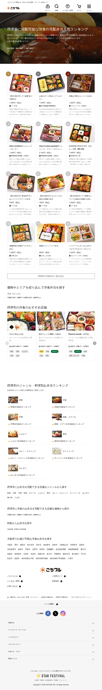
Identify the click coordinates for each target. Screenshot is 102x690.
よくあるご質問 (13, 581)
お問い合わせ (12, 586)
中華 (20, 493)
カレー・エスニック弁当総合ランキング (27, 458)
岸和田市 (73, 544)
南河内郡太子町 (28, 558)
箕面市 (17, 558)
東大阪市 (75, 554)
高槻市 (9, 554)
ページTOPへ (49, 604)
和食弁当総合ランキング (20, 406)
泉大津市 (30, 544)
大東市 (26, 554)
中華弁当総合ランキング (20, 424)
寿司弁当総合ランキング (64, 441)
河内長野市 (11, 549)
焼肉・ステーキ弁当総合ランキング (69, 424)
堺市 (16, 544)
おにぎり (85, 493)
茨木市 (38, 544)
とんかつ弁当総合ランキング (22, 441)
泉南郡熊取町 (73, 549)
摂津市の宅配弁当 (62, 597)
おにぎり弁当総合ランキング (22, 475)
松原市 (9, 558)
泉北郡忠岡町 (61, 549)
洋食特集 (10, 529)
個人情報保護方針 (49, 680)
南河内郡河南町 (42, 558)
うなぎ (17, 497)
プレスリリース (62, 680)
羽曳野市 (57, 554)
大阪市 (9, 544)
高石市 (33, 554)
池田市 (22, 544)
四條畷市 (50, 549)
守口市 (83, 554)
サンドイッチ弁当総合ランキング (68, 458)
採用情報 (56, 680)
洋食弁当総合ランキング (64, 406)
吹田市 (42, 549)
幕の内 (9, 497)
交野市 (35, 549)
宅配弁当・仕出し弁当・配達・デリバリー (24, 597)
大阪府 (11, 538)
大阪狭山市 (63, 544)
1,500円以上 (37, 297)
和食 (9, 493)
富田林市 (17, 554)
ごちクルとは (12, 576)
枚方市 (49, 554)
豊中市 (83, 549)
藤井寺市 (66, 554)
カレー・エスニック (60, 493)
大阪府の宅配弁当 (47, 597)
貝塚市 (81, 544)
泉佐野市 (46, 544)
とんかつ (41, 493)
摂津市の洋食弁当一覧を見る (51, 276)
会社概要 (37, 680)
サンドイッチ (75, 493)
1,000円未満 (11, 297)
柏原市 (20, 549)
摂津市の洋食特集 (20, 529)
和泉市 (54, 544)
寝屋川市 (41, 554)
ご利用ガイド (57, 576)
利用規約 (55, 581)
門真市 (27, 549)
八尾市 (70, 558)
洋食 (14, 493)
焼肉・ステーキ (30, 493)
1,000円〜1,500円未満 (24, 297)
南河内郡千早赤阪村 (58, 558)
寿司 (48, 493)
